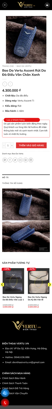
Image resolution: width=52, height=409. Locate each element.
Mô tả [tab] (5, 177)
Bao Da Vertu (24, 66)
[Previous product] (10, 84)
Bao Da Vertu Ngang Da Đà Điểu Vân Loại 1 (13, 298)
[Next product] (4, 84)
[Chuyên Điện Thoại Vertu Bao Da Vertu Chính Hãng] (26, 5)
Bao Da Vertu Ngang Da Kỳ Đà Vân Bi (37, 298)
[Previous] (2, 290)
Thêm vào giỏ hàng (31, 145)
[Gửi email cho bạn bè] (20, 160)
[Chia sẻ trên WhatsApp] (4, 160)
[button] (4, 5)
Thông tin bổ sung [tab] (12, 183)
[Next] (49, 290)
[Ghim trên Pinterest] (25, 160)
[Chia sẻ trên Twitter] (15, 160)
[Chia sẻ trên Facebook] (10, 160)
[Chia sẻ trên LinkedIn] (30, 160)
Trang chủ (8, 66)
